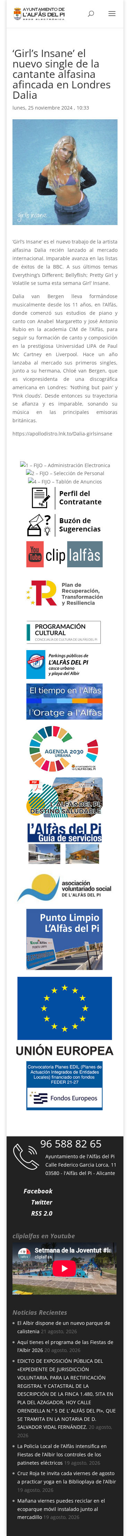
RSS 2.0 (41, 1213)
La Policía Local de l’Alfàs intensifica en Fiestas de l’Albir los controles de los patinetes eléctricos (62, 1454)
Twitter (41, 1202)
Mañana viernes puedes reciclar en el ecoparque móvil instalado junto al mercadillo (61, 1509)
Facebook (38, 1191)
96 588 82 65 (71, 1143)
